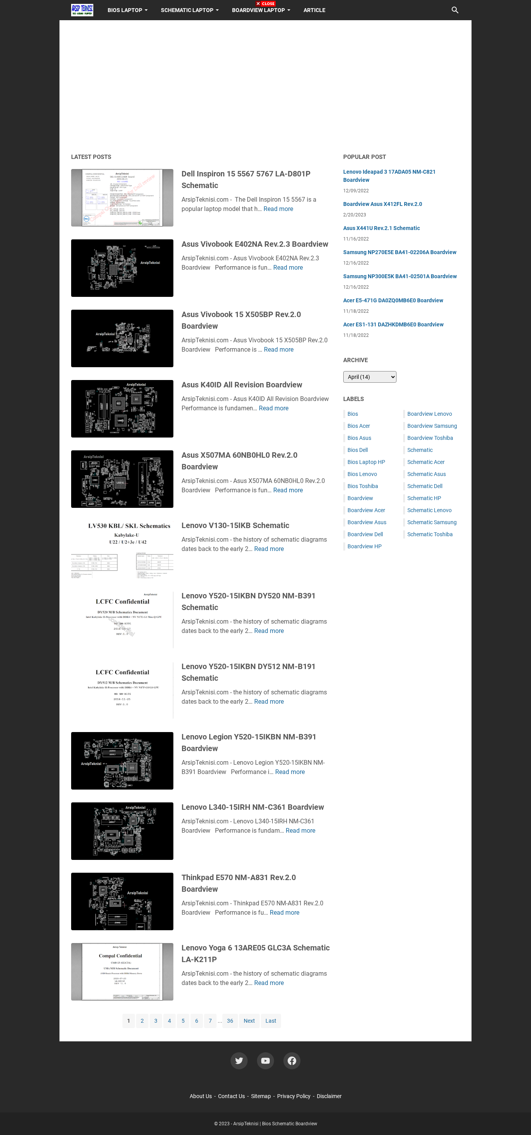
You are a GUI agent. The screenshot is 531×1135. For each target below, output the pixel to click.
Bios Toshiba (363, 486)
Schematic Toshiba (430, 534)
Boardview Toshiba (430, 438)
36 (230, 1021)
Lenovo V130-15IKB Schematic (235, 525)
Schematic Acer (426, 462)
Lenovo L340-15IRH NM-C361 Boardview (253, 807)
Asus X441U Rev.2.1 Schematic (381, 228)
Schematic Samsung (432, 522)
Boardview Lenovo (429, 414)
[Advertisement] (401, 678)
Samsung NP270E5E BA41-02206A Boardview (399, 252)
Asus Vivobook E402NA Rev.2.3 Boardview (255, 244)
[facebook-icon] (291, 1060)
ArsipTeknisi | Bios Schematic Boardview (275, 1123)
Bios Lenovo (362, 474)
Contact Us (231, 1096)
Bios (353, 414)
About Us (201, 1096)
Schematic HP (424, 498)
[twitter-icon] (239, 1060)
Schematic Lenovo (429, 510)
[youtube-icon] (265, 1060)
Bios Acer (359, 426)
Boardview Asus (367, 522)
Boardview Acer (366, 510)
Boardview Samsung (432, 426)
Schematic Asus (426, 474)
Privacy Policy (294, 1096)
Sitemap (261, 1096)
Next (249, 1021)
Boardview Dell (365, 534)
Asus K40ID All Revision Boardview (242, 384)
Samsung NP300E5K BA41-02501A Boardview (400, 276)
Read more (278, 209)
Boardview (360, 498)
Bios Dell (358, 450)
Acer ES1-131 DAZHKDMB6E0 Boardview (393, 324)
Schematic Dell (424, 486)
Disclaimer (329, 1096)
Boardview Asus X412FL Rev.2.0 (382, 204)
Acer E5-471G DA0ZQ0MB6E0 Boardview (393, 300)
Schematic (420, 450)
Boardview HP (365, 546)
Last (271, 1021)
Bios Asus (359, 438)
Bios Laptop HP (366, 462)
